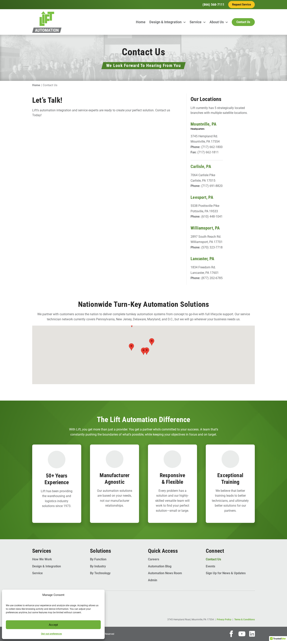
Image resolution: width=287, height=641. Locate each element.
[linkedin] (252, 634)
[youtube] (241, 634)
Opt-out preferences (51, 633)
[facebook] (231, 634)
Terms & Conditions (244, 619)
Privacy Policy (224, 619)
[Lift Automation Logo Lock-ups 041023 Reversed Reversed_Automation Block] (47, 13)
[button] (143, 351)
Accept (53, 624)
